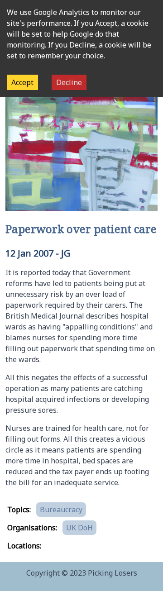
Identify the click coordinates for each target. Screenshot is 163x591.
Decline (69, 82)
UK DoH (79, 528)
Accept (22, 82)
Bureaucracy (61, 510)
